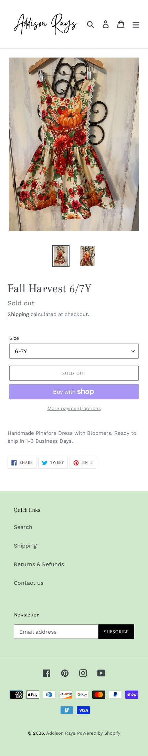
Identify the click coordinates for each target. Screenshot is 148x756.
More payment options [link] (74, 408)
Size (14, 338)
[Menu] (136, 24)
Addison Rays (60, 733)
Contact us (28, 583)
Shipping (18, 314)
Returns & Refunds (39, 564)
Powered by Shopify (98, 733)
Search (23, 527)
